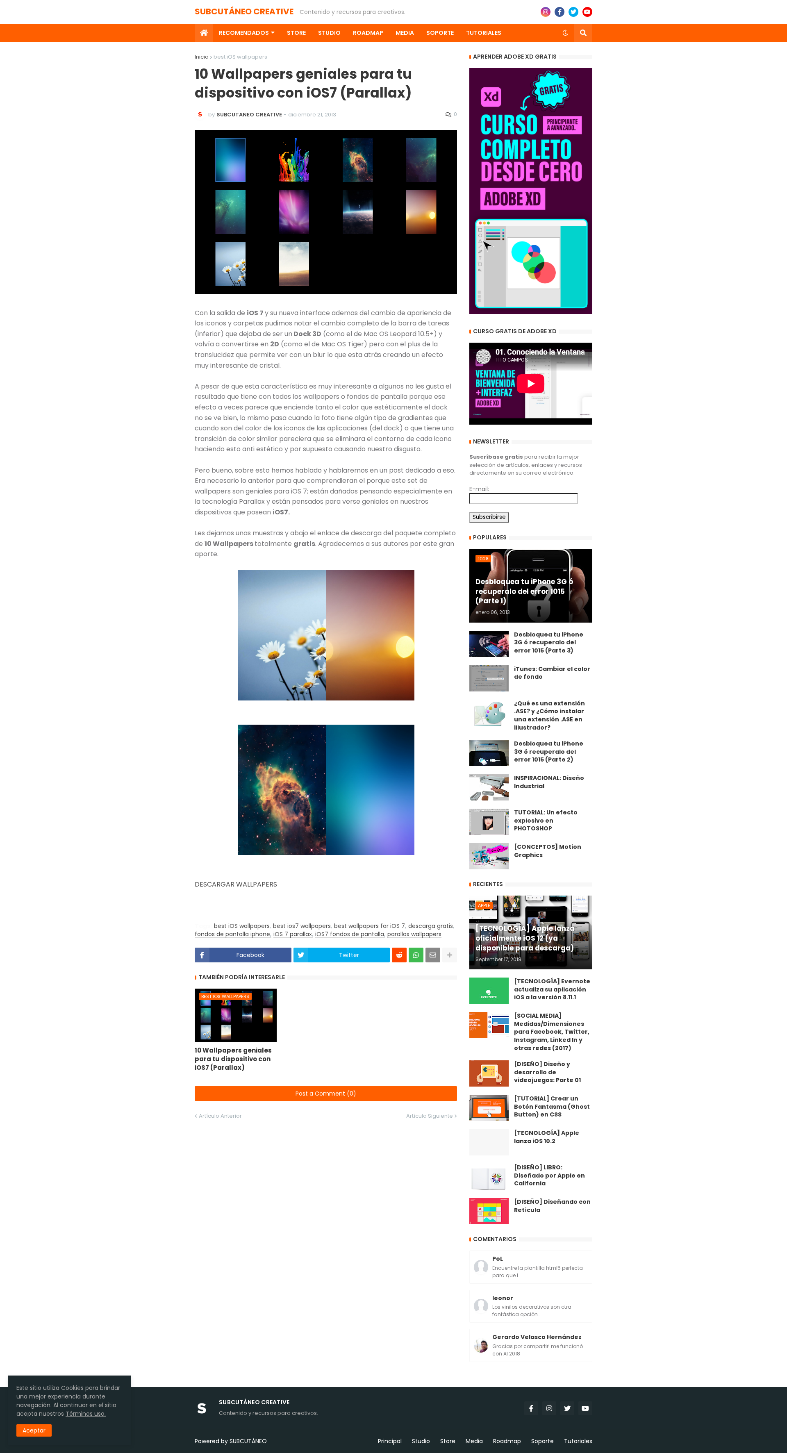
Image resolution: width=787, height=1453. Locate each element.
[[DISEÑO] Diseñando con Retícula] (489, 1211)
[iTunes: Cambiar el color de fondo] (489, 678)
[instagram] (545, 12)
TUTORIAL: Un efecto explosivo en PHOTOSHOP (546, 820)
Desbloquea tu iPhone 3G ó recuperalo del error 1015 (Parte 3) (548, 643)
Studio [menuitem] (329, 33)
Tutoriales (578, 1441)
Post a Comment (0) (326, 1093)
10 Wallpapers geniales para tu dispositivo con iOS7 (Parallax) (233, 1059)
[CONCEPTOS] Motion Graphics (547, 851)
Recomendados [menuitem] (244, 33)
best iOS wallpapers (240, 57)
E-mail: (479, 489)
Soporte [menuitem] (440, 33)
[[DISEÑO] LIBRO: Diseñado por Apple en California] (489, 1177)
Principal (390, 1441)
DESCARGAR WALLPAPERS (236, 884)
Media (474, 1441)
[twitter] (573, 12)
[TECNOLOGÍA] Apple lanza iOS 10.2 (546, 1137)
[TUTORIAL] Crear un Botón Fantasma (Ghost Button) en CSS (552, 1107)
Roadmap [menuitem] (368, 33)
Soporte (542, 1441)
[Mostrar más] (449, 955)
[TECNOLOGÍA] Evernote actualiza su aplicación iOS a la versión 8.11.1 (552, 989)
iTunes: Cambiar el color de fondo (552, 673)
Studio (421, 1441)
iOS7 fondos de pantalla (349, 934)
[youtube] (587, 12)
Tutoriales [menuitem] (483, 33)
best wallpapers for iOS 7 (369, 926)
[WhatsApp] (416, 955)
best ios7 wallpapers (302, 926)
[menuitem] (204, 33)
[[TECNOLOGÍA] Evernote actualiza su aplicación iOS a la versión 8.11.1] (489, 991)
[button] (565, 33)
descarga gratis (430, 926)
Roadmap (507, 1441)
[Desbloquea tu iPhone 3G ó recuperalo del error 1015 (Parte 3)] (489, 644)
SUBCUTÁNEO (248, 1441)
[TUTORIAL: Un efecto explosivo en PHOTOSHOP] (489, 822)
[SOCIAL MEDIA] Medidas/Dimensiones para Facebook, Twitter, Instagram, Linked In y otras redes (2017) (551, 1032)
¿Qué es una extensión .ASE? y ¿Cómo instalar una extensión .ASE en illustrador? (549, 716)
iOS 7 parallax (292, 934)
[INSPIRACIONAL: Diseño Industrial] (489, 787)
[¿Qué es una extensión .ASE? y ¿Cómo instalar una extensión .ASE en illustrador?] (489, 713)
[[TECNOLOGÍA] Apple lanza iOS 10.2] (489, 1142)
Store (447, 1441)
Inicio (202, 57)
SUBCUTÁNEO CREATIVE (244, 11)
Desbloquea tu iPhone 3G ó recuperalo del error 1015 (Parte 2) (548, 752)
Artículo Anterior (220, 1116)
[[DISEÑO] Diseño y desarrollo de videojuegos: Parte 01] (489, 1073)
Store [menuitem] (296, 33)
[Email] (432, 955)
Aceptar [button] (34, 1430)
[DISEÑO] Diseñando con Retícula (552, 1206)
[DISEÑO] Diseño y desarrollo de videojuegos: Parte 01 (547, 1072)
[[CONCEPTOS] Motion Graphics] (489, 856)
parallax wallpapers (414, 934)
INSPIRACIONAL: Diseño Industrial (549, 782)
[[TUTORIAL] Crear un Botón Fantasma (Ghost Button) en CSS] (489, 1108)
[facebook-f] (559, 12)
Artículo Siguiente (429, 1116)
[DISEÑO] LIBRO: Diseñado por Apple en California (549, 1175)
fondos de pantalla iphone (232, 934)
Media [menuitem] (405, 33)
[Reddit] (399, 955)
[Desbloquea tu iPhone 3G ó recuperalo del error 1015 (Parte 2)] (489, 753)
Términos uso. (86, 1414)
